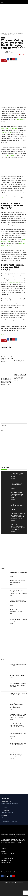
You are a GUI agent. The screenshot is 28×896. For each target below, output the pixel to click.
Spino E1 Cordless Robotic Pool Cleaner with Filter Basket (18, 744)
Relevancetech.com (6, 801)
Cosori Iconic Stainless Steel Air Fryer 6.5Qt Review (17, 475)
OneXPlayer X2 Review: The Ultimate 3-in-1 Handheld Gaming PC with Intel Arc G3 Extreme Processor (18, 516)
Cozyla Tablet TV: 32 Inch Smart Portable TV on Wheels (18, 505)
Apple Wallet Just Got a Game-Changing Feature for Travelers (18, 620)
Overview (12, 758)
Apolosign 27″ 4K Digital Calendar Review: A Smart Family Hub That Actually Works (6, 381)
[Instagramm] (11, 876)
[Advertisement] (14, 18)
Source (3, 335)
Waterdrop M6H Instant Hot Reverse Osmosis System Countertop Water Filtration (17, 754)
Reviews (13, 478)
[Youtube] (13, 876)
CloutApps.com (5, 810)
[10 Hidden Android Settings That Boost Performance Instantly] (7, 351)
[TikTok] (8, 876)
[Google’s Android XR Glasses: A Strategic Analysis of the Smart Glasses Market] (20, 367)
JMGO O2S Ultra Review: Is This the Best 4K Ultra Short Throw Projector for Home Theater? (18, 527)
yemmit (7, 51)
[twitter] (5, 876)
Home (2, 33)
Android (3, 37)
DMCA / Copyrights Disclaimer (9, 853)
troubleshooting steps (14, 282)
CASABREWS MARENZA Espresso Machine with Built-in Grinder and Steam (17, 495)
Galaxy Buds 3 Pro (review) (9, 128)
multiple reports (6, 132)
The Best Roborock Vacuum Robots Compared (19, 360)
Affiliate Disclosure (6, 860)
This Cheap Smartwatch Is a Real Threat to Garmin (17, 610)
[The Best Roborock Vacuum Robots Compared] (20, 351)
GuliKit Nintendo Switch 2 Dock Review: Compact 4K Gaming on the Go (18, 735)
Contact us (4, 865)
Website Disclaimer (6, 862)
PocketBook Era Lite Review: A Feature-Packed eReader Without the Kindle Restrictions (18, 725)
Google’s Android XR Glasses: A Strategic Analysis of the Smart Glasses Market (20, 377)
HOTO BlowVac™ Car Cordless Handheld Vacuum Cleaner (16, 484)
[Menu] (2, 2)
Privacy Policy (5, 856)
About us (4, 851)
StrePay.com (4, 815)
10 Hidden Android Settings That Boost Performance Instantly (7, 359)
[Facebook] (2, 876)
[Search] (25, 2)
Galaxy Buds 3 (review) (7, 155)
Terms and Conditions (7, 858)
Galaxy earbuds (20, 120)
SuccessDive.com (5, 806)
